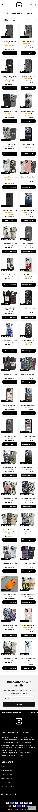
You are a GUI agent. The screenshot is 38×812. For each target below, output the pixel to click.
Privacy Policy (6, 778)
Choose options (10, 53)
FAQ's (3, 767)
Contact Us (5, 782)
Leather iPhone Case (28, 177)
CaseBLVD (16, 809)
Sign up (19, 704)
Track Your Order (7, 786)
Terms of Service (7, 775)
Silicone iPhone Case (10, 210)
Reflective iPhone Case (10, 42)
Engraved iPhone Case (28, 145)
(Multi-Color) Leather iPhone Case (10, 77)
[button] (31, 5)
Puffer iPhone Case (28, 308)
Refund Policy (6, 771)
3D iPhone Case (28, 41)
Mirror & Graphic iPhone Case (9, 308)
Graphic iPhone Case (10, 111)
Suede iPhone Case (28, 76)
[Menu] (2, 5)
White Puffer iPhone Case (28, 659)
